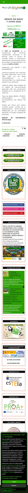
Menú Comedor (13, 131)
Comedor (13, 16)
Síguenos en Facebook (11, 204)
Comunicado (5, 131)
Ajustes (14, 489)
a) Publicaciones (13, 360)
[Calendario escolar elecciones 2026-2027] (13, 155)
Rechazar (14, 485)
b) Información (13, 363)
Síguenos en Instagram (11, 208)
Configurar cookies (7, 490)
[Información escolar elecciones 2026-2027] (13, 161)
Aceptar (14, 481)
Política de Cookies (8, 476)
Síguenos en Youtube (10, 213)
